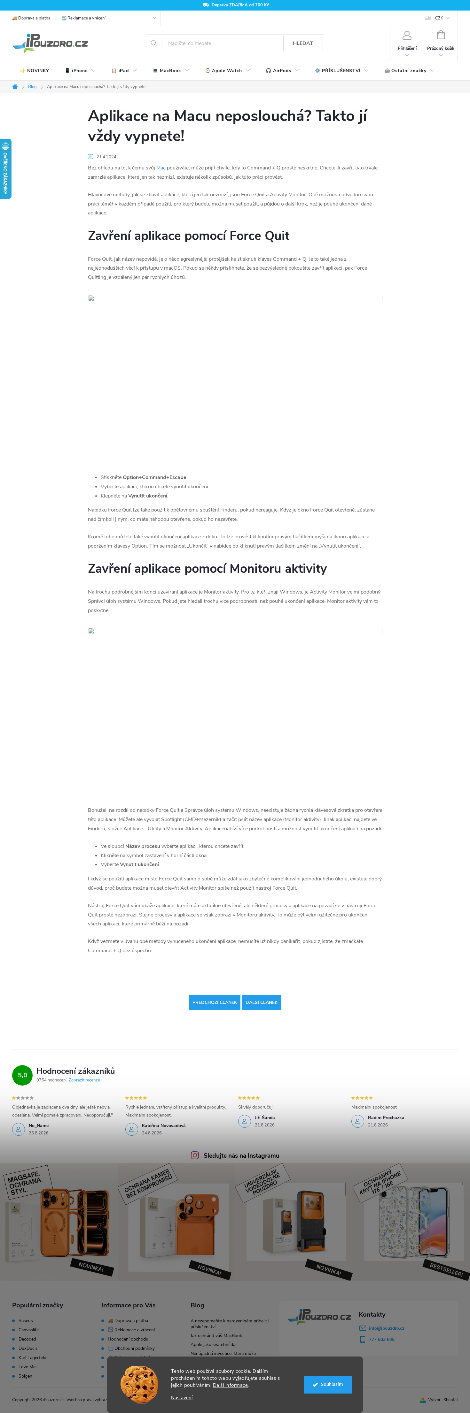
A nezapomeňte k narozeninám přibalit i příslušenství (230, 1324)
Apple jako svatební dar (214, 1345)
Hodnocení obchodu (128, 1339)
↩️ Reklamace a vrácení (83, 18)
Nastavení (181, 1397)
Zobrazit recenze (84, 1080)
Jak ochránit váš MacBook (216, 1336)
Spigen (25, 1376)
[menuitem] (34, 71)
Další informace (230, 1385)
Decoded (27, 1339)
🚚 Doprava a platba (31, 18)
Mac (161, 167)
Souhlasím (332, 1384)
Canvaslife (29, 1330)
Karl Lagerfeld (32, 1357)
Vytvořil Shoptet (443, 1400)
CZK (439, 18)
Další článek (262, 1002)
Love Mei (27, 1367)
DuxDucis (28, 1348)
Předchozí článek (214, 1002)
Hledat (303, 43)
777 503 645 (382, 1339)
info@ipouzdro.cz (386, 1328)
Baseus (26, 1320)
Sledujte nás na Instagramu (241, 1156)
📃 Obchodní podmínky (131, 1348)
